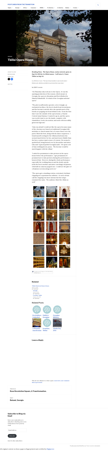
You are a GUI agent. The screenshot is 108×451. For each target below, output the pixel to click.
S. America (60, 7)
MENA (41, 7)
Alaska (67, 7)
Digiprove (50, 449)
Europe (17, 7)
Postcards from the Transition (21, 4)
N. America (50, 7)
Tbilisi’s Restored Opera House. (40, 286)
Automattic (97, 445)
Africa (25, 7)
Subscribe (12, 436)
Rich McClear (11, 74)
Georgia (10, 56)
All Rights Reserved (37, 272)
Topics (9, 7)
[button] (38, 192)
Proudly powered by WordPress (77, 445)
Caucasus (33, 7)
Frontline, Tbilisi (37, 295)
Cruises (75, 7)
